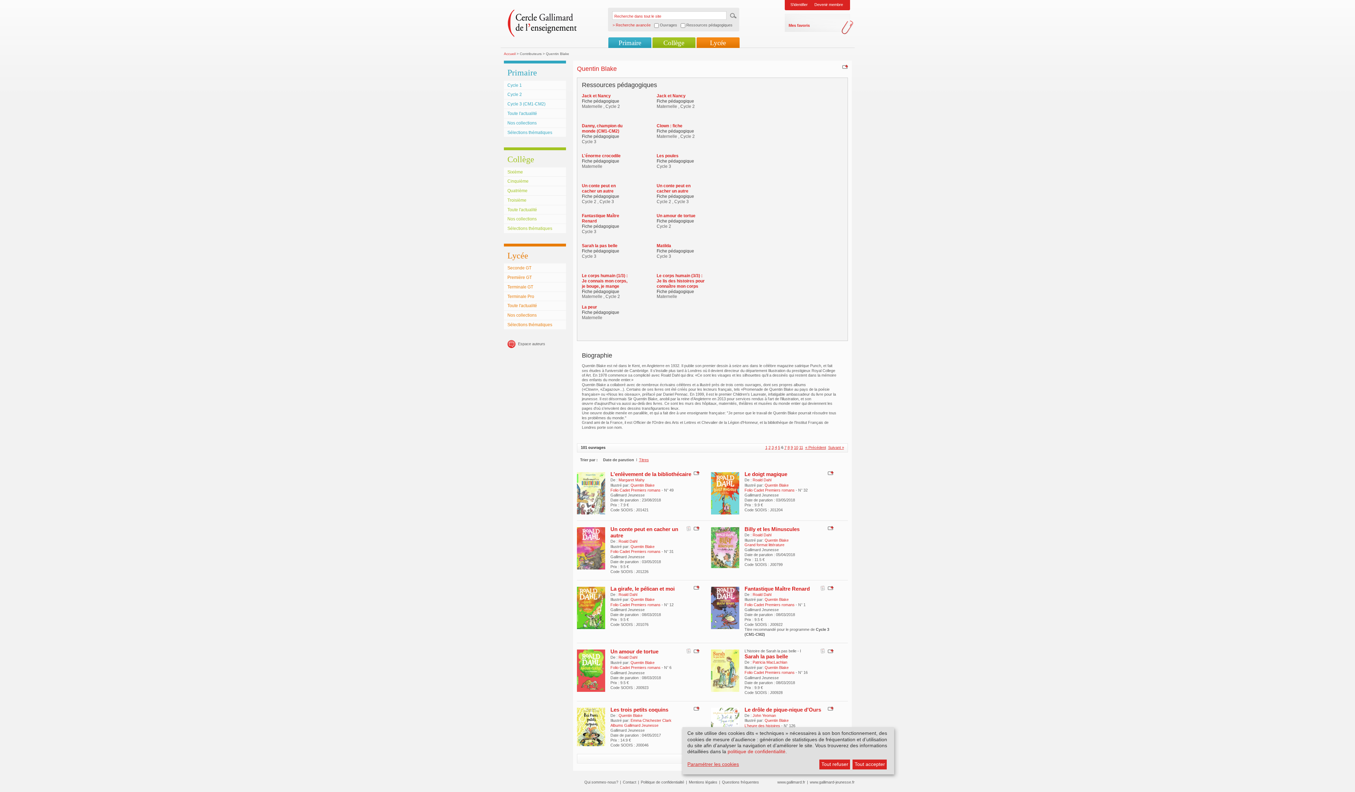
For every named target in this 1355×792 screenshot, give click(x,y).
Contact (629, 782)
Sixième (515, 172)
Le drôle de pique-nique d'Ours (783, 710)
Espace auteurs (531, 344)
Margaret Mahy (632, 480)
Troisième (516, 200)
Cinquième (518, 181)
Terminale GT (520, 287)
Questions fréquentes (740, 782)
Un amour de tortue (634, 651)
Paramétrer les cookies (713, 764)
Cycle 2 (514, 94)
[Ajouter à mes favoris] (844, 67)
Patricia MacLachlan (770, 662)
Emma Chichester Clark (651, 720)
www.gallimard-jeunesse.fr (832, 782)
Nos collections (522, 123)
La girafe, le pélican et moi (642, 589)
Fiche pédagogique (600, 101)
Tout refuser (834, 764)
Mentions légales (703, 782)
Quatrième (517, 190)
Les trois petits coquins (639, 710)
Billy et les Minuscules (772, 529)
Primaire (630, 43)
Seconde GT (519, 268)
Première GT (519, 277)
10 (796, 447)
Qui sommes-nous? (601, 782)
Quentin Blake (643, 485)
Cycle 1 (514, 85)
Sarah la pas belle (766, 656)
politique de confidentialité (756, 751)
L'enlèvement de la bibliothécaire (650, 474)
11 (801, 447)
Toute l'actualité (522, 113)
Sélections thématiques (529, 132)
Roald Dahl (762, 480)
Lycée (718, 43)
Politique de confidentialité (662, 782)
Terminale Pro (520, 296)
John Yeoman (764, 715)
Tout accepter (870, 764)
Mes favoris (799, 25)
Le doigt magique (766, 474)
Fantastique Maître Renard (777, 589)
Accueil (510, 54)
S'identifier (799, 4)
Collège (673, 43)
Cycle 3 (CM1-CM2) (526, 104)
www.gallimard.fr (791, 782)
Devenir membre (828, 4)
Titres (644, 460)
